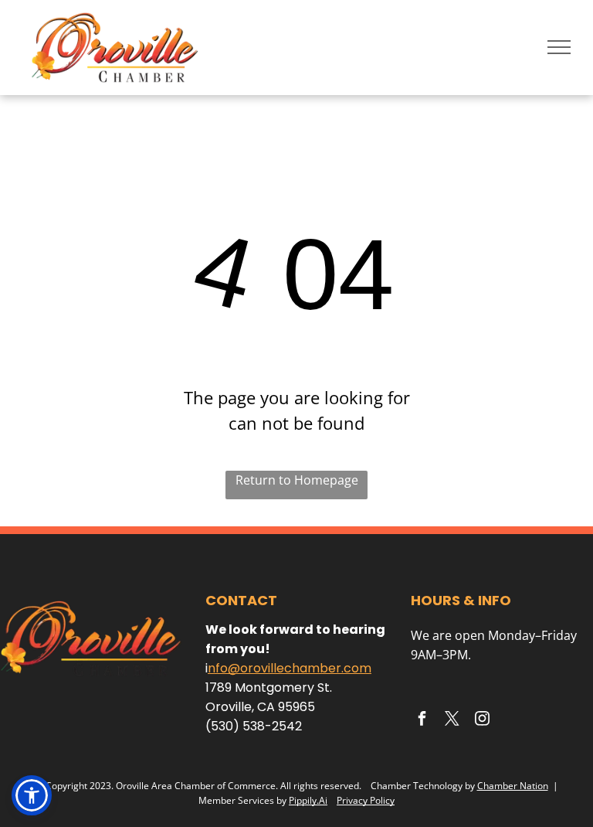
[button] (31, 795)
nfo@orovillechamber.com (289, 668)
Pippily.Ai (308, 800)
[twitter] (452, 720)
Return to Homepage (297, 479)
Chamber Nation (512, 785)
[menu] (559, 47)
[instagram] (482, 720)
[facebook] (421, 720)
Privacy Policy (366, 800)
